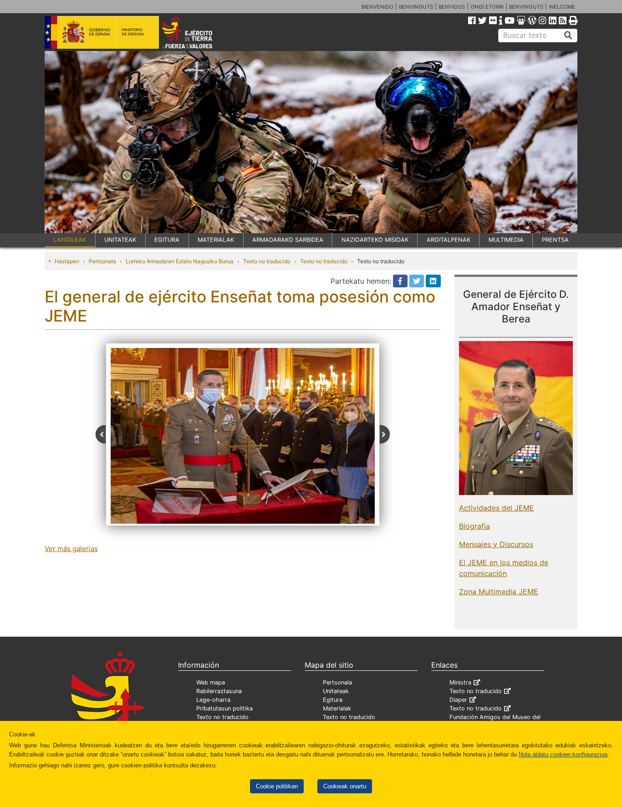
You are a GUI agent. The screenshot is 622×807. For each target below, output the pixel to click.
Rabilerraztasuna (219, 691)
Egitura (332, 699)
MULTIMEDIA (506, 239)
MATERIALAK (216, 239)
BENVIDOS (451, 7)
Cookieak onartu (344, 786)
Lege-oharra (213, 699)
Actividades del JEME (496, 507)
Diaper (458, 699)
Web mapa (210, 682)
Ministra (460, 682)
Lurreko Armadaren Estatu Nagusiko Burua (180, 261)
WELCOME (562, 7)
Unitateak (336, 691)
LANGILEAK (69, 239)
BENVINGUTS (416, 7)
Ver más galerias (71, 548)
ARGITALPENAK (448, 239)
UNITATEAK (120, 239)
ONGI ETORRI (487, 7)
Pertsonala (102, 261)
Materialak (337, 708)
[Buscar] (568, 35)
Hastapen (67, 261)
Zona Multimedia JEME (498, 591)
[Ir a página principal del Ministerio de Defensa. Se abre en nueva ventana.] (102, 31)
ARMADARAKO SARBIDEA (287, 239)
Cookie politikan (277, 786)
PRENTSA (555, 239)
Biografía (474, 526)
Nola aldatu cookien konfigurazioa (563, 754)
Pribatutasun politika (224, 708)
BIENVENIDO (377, 7)
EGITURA (166, 239)
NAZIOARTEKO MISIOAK (375, 239)
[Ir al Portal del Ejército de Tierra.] (197, 31)
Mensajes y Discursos (496, 544)
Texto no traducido (267, 261)
